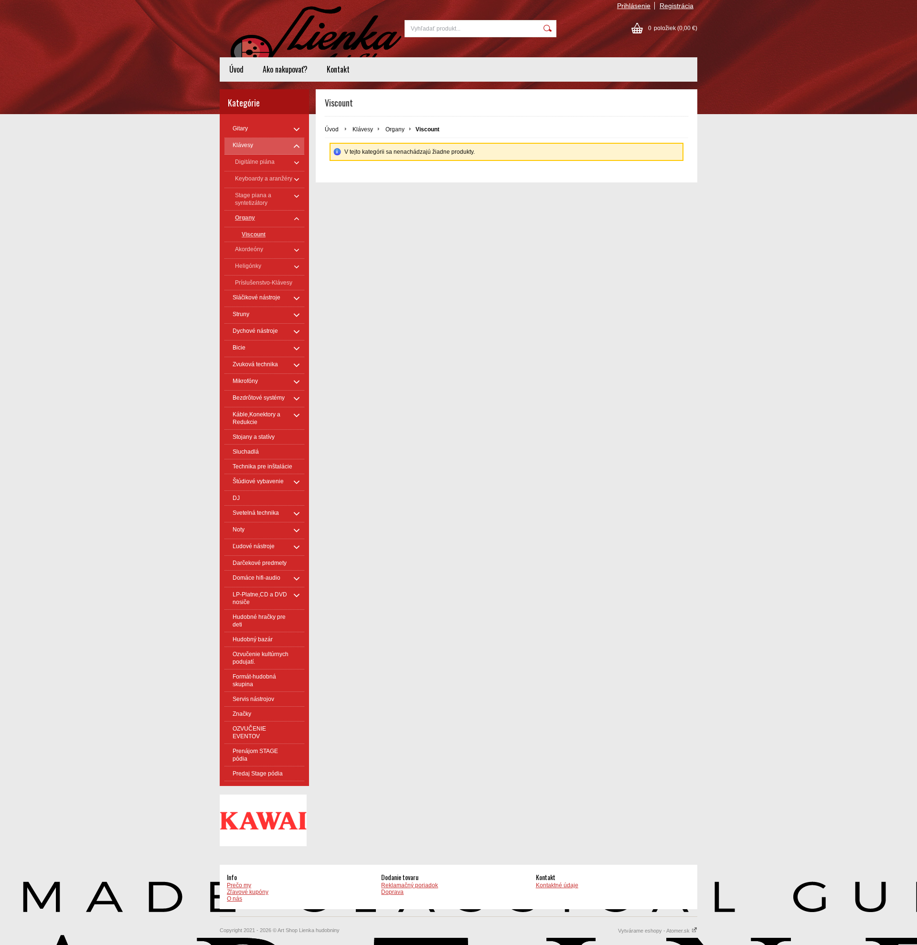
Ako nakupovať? (285, 69)
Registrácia (676, 6)
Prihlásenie (633, 6)
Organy (395, 129)
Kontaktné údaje (557, 885)
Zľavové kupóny (247, 892)
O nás (234, 898)
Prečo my (239, 885)
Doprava (392, 892)
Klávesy (362, 129)
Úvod (236, 69)
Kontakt (338, 69)
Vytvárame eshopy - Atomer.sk (654, 931)
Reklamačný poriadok (409, 885)
